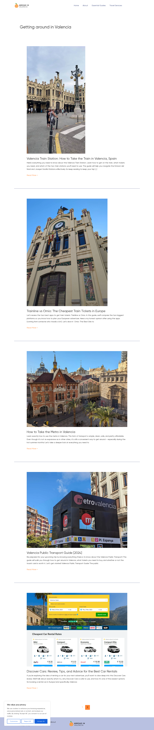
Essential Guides (99, 5)
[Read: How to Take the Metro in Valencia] (77, 389)
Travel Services (115, 5)
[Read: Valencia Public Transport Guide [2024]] (77, 510)
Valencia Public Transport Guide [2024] (54, 553)
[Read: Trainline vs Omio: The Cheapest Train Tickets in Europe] (67, 252)
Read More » (32, 175)
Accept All (41, 721)
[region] (27, 713)
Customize (14, 721)
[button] (133, 5)
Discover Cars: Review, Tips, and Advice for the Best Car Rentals (72, 671)
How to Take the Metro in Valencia (51, 432)
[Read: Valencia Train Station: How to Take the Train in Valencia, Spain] (56, 100)
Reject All (27, 721)
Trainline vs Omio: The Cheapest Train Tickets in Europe (66, 311)
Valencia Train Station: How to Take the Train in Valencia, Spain (72, 158)
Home (76, 5)
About (85, 5)
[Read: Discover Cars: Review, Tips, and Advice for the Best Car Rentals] (77, 629)
